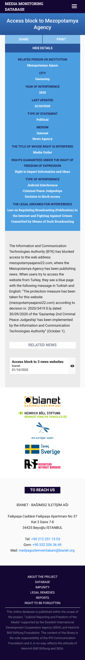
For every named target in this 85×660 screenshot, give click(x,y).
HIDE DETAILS (42, 48)
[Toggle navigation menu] (74, 6)
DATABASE (42, 582)
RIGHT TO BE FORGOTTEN (42, 603)
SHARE (24, 39)
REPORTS (42, 598)
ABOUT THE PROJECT (42, 577)
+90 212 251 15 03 (45, 539)
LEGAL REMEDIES (42, 592)
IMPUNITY (42, 587)
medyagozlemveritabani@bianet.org (47, 550)
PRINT (61, 39)
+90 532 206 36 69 (46, 545)
